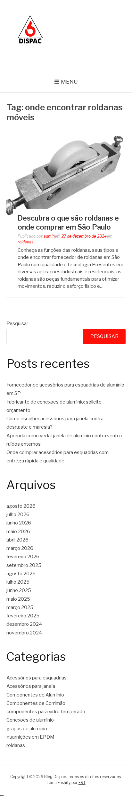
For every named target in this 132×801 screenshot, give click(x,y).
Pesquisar (17, 323)
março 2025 (19, 607)
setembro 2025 (23, 565)
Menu (69, 81)
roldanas (25, 242)
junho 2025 (18, 590)
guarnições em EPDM (30, 737)
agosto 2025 (21, 574)
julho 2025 (17, 582)
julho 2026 (17, 514)
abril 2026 (17, 540)
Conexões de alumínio (30, 720)
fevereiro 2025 (22, 616)
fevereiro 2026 (22, 557)
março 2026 (19, 548)
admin (49, 236)
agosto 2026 (21, 506)
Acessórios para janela (30, 686)
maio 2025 (18, 599)
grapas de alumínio (26, 729)
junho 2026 (18, 523)
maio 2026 (18, 531)
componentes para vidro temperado (45, 712)
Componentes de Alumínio (35, 695)
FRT (82, 782)
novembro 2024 (24, 633)
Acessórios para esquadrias (36, 678)
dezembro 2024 (24, 624)
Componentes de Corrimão (35, 703)
